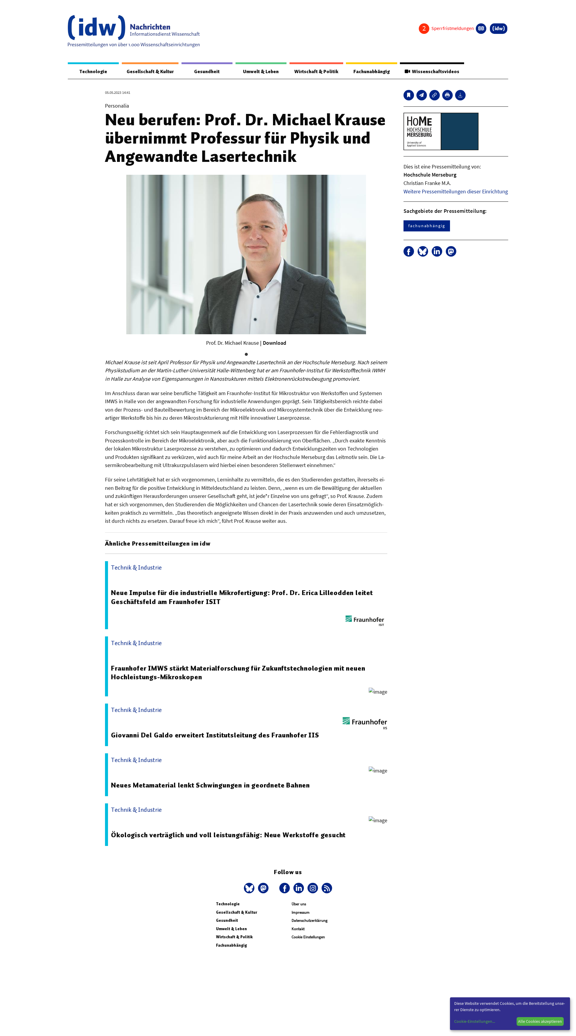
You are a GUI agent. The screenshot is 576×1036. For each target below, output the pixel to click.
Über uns (299, 904)
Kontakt (298, 928)
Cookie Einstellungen (308, 936)
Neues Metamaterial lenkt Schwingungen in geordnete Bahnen (210, 785)
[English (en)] (481, 28)
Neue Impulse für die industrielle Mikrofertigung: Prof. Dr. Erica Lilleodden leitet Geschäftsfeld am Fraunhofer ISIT (242, 597)
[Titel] (409, 95)
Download (274, 342)
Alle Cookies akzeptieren (540, 1021)
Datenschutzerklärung (310, 920)
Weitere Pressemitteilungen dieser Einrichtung (456, 191)
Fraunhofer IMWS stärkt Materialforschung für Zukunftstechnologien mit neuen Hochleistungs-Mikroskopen (238, 672)
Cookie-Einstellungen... (474, 1021)
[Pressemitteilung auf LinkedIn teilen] (437, 251)
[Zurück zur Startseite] (134, 31)
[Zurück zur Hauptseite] (498, 28)
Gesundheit (207, 71)
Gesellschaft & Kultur (150, 71)
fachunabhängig (426, 225)
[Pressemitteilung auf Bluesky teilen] (423, 251)
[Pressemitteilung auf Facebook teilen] (409, 251)
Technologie (93, 71)
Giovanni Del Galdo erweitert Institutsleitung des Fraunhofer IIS (215, 735)
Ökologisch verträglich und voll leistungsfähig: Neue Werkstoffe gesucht (228, 835)
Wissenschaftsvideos (434, 71)
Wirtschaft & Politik (316, 71)
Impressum (301, 912)
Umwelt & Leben (261, 71)
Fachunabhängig (371, 71)
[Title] (434, 95)
